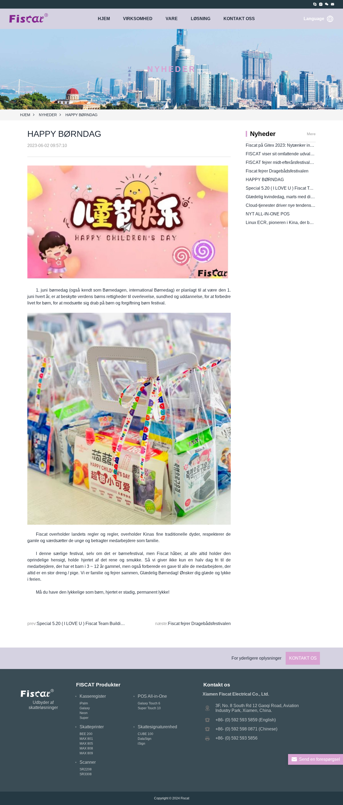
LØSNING (200, 18)
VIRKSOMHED (137, 18)
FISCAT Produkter (98, 685)
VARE (172, 18)
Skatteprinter (92, 727)
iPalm (84, 703)
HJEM (104, 18)
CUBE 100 (145, 734)
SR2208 (86, 769)
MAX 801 (86, 739)
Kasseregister (93, 696)
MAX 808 (86, 748)
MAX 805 (86, 743)
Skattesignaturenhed (157, 727)
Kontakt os (303, 658)
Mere (311, 134)
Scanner (88, 762)
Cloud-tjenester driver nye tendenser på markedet (293, 205)
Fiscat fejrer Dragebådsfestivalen (199, 623)
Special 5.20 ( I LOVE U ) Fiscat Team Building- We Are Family (96, 623)
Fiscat (185, 798)
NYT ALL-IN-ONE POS (268, 214)
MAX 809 (86, 753)
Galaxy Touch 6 (149, 703)
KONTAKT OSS (239, 18)
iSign (141, 743)
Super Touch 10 (149, 708)
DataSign (144, 739)
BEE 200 (86, 734)
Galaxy (85, 708)
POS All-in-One (152, 696)
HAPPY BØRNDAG (265, 179)
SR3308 (86, 774)
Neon (84, 713)
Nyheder (48, 115)
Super (84, 718)
